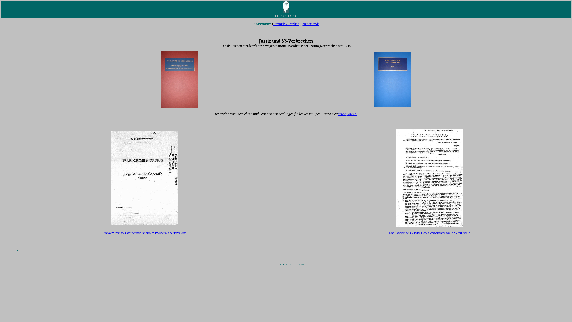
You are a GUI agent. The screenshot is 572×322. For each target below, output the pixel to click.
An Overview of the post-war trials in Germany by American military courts (145, 232)
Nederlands (311, 24)
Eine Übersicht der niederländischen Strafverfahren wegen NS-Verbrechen (429, 232)
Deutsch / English (286, 24)
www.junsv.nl (347, 114)
